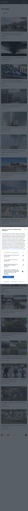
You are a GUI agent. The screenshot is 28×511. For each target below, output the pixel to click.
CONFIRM (8, 276)
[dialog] (14, 255)
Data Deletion (6, 281)
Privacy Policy (21, 281)
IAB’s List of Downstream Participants (15, 248)
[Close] (25, 229)
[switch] (23, 255)
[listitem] (14, 252)
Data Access (14, 281)
